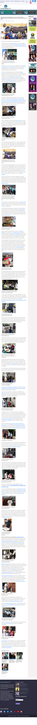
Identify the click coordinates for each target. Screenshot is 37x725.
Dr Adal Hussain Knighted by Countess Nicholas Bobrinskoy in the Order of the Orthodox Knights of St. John (12, 661)
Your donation (4, 640)
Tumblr (21, 77)
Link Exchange (2, 1)
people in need (18, 120)
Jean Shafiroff (12, 67)
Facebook (33, 1)
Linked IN (3, 78)
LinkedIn (35, 1)
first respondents (8, 420)
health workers (17, 232)
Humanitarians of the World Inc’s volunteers (9, 387)
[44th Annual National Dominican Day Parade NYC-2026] (17, 693)
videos (18, 489)
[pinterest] (14, 711)
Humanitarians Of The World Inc (7, 572)
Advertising (2, 2)
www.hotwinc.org (20, 537)
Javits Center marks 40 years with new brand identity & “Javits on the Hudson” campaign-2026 (24, 689)
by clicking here (9, 517)
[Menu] (1, 5)
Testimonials (8, 1)
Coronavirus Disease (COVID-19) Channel (12, 604)
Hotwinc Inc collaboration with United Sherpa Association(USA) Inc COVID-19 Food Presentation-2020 (5, 661)
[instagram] (21, 711)
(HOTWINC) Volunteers (11, 80)
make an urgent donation (7, 646)
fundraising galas (15, 569)
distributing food (22, 209)
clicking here (3, 606)
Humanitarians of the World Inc (20, 44)
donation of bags (4, 183)
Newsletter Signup (17, 1)
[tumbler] (4, 711)
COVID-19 (3, 393)
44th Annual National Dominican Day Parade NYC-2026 (24, 692)
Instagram (30, 3)
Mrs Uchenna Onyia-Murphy (16, 233)
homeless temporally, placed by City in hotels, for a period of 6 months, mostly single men (13, 300)
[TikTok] (24, 711)
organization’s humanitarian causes (15, 601)
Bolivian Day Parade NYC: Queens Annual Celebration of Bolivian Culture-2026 (24, 684)
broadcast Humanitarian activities (7, 541)
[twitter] (1, 711)
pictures (24, 489)
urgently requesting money (19, 493)
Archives (12, 1)
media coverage (14, 363)
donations (3, 494)
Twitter (30, 1)
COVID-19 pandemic (14, 43)
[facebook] (8, 711)
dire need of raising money (8, 623)
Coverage (22, 1)
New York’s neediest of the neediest (18, 427)
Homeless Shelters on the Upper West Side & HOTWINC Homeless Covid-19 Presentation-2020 (19, 661)
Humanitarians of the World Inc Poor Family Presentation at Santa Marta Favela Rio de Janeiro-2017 (4, 672)
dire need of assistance (20, 581)
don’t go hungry (7, 215)
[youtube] (18, 711)
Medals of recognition (5, 564)
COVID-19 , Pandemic (16, 446)
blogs (21, 489)
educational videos (8, 603)
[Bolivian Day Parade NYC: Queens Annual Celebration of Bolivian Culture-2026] (17, 685)
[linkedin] (11, 711)
